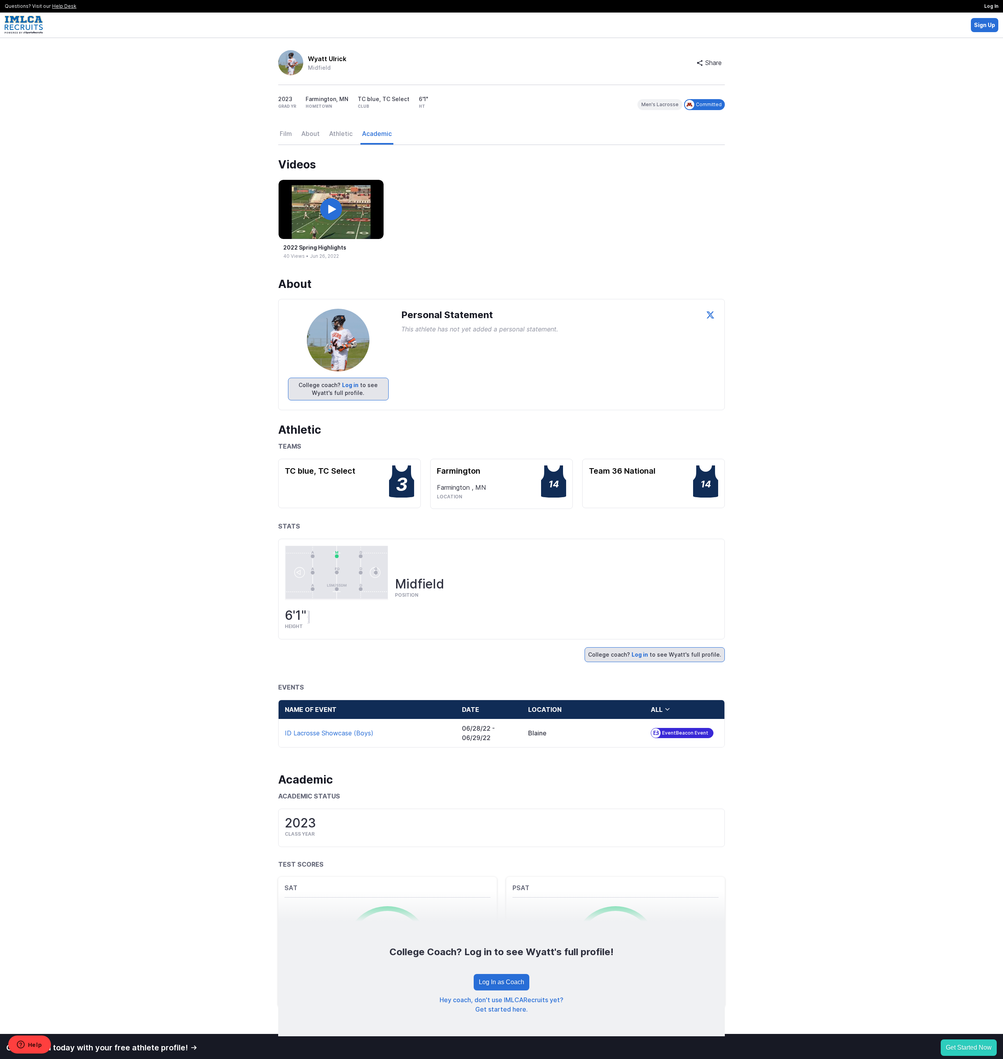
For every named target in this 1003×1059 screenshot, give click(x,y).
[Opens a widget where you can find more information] (29, 1045)
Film (286, 134)
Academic (377, 134)
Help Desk (64, 6)
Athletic (341, 134)
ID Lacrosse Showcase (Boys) (329, 733)
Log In (991, 6)
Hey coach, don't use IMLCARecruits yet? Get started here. (501, 1004)
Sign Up (984, 25)
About (310, 134)
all (657, 709)
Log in (350, 385)
